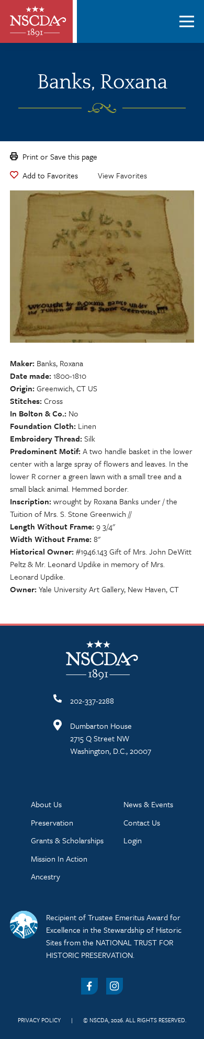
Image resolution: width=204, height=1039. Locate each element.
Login (132, 840)
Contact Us (141, 822)
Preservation (52, 822)
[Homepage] (38, 21)
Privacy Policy (39, 1019)
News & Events (148, 804)
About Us (46, 804)
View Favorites (122, 175)
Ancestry (45, 876)
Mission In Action (59, 858)
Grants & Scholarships (67, 840)
